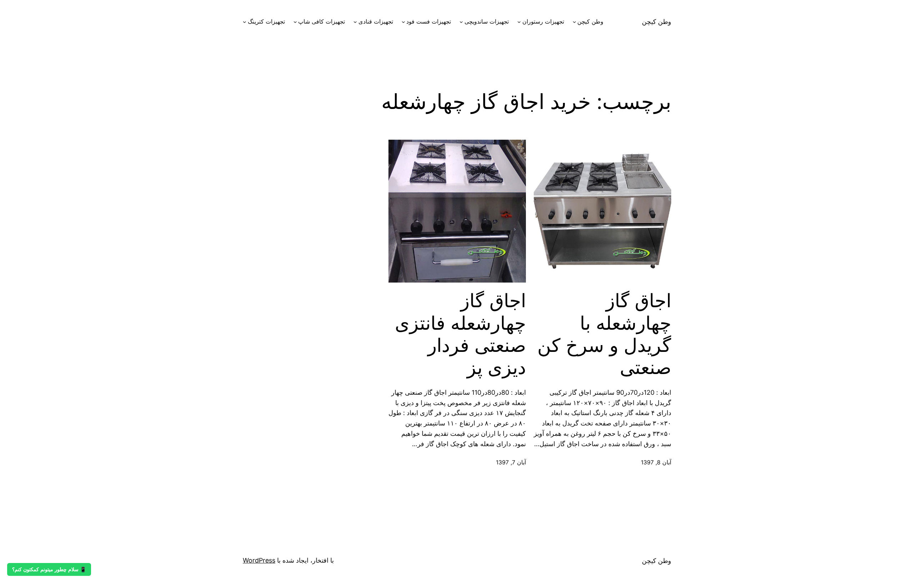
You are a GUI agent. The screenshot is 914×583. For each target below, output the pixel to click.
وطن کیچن (656, 21)
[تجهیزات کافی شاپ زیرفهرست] (295, 22)
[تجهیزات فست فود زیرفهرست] (403, 22)
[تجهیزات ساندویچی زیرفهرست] (461, 22)
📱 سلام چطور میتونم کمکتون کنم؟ (49, 569)
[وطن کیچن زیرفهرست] (574, 22)
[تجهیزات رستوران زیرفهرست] (519, 22)
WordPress (259, 560)
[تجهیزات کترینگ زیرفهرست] (244, 22)
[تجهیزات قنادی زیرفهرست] (355, 22)
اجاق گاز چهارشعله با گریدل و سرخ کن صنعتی (604, 334)
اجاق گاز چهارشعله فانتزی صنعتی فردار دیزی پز (460, 334)
